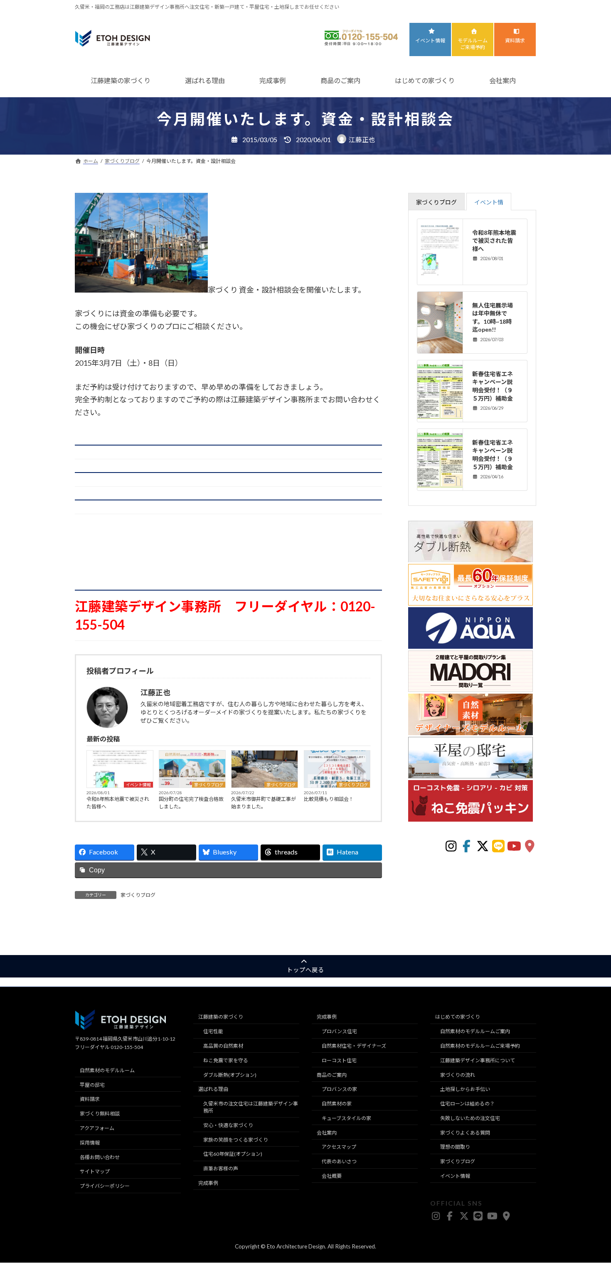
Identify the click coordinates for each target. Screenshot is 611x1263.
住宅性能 (213, 1032)
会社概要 (332, 1176)
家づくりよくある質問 (465, 1133)
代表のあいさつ (339, 1162)
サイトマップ (95, 1172)
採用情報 (90, 1143)
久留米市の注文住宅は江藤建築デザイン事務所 (250, 1107)
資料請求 (515, 40)
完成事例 (272, 80)
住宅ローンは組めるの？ (467, 1104)
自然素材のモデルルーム (107, 1070)
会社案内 (502, 80)
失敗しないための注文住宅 (470, 1118)
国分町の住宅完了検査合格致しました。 (191, 803)
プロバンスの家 (339, 1089)
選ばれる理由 (205, 80)
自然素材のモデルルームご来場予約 (480, 1046)
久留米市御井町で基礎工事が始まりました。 (263, 803)
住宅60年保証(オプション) (232, 1154)
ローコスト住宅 (339, 1060)
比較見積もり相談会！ (329, 799)
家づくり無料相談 (100, 1114)
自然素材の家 (337, 1104)
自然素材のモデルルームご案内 (475, 1032)
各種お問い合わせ (100, 1157)
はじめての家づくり (425, 80)
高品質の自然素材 (223, 1046)
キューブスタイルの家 (346, 1118)
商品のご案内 (340, 80)
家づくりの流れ (457, 1075)
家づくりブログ (208, 784)
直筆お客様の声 (220, 1169)
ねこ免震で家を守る (225, 1060)
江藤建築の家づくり (120, 80)
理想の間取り (455, 1147)
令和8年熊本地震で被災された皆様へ (117, 803)
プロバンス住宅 (339, 1032)
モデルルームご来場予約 (473, 44)
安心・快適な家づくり (228, 1125)
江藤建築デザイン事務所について (477, 1060)
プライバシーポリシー (105, 1186)
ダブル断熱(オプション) (229, 1075)
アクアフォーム (97, 1128)
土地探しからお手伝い (465, 1089)
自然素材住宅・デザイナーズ (354, 1046)
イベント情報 (430, 40)
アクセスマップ (339, 1147)
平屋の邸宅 (92, 1085)
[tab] (436, 201)
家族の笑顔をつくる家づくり (235, 1140)
